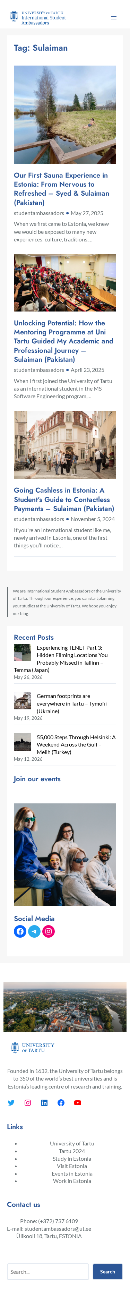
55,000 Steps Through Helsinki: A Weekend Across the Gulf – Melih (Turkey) (76, 744)
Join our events (37, 779)
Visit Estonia (72, 1165)
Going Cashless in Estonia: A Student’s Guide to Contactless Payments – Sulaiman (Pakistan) (64, 499)
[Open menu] (114, 18)
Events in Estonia (72, 1173)
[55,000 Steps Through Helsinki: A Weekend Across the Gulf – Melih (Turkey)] (22, 742)
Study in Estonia (72, 1158)
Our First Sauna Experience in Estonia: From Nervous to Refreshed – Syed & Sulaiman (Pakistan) (61, 189)
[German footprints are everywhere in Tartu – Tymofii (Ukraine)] (22, 701)
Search (107, 1271)
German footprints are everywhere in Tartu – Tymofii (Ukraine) (72, 703)
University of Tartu (72, 1143)
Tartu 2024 (72, 1151)
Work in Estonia (72, 1180)
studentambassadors (39, 213)
